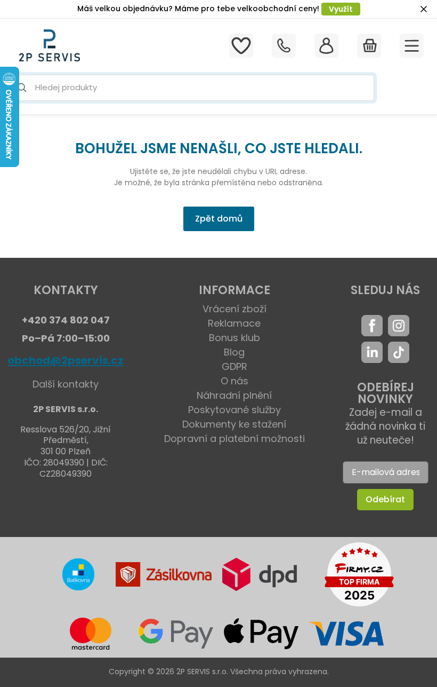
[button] (191, 88)
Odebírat (385, 499)
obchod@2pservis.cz (65, 360)
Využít (341, 9)
